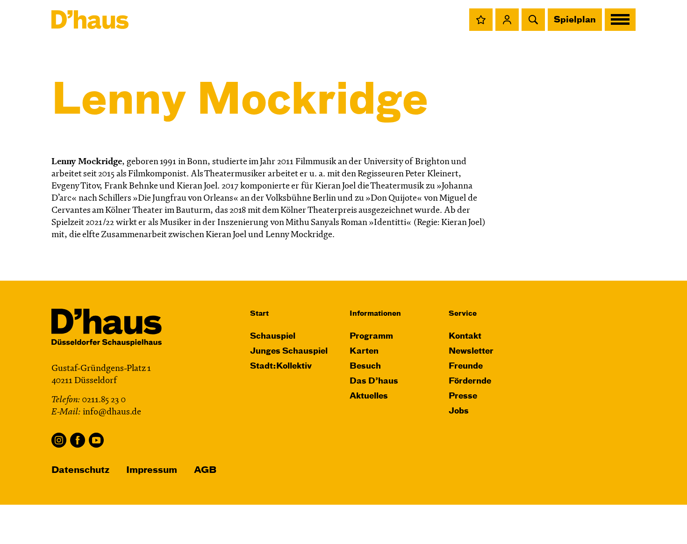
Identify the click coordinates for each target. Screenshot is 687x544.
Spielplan (575, 20)
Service (463, 313)
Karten (364, 351)
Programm (371, 337)
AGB (205, 470)
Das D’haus (374, 381)
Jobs (459, 411)
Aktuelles (369, 396)
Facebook (77, 440)
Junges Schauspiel (289, 351)
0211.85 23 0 (104, 400)
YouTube (96, 440)
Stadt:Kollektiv (281, 366)
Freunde (466, 366)
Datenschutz (80, 470)
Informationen (375, 313)
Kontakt (465, 337)
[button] (481, 19)
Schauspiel (272, 337)
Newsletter (471, 351)
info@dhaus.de (112, 412)
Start (259, 313)
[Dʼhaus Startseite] (90, 19)
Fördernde (470, 381)
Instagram (58, 440)
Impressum (151, 470)
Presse (463, 396)
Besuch (365, 366)
